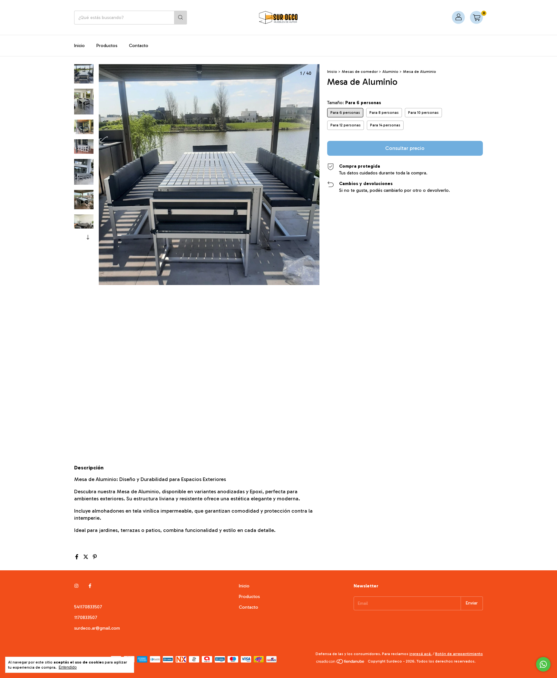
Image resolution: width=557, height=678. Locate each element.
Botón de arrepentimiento (459, 654)
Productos (106, 45)
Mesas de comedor (360, 71)
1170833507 (85, 617)
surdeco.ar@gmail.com (97, 628)
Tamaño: (354, 102)
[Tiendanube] (341, 663)
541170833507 (88, 607)
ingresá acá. (420, 654)
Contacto (138, 45)
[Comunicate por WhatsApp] (543, 664)
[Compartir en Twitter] (86, 557)
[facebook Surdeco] (90, 586)
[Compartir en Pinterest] (94, 557)
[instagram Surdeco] (76, 586)
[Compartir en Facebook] (77, 557)
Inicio (79, 45)
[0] (476, 17)
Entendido (68, 667)
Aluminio (390, 71)
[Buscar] (180, 18)
